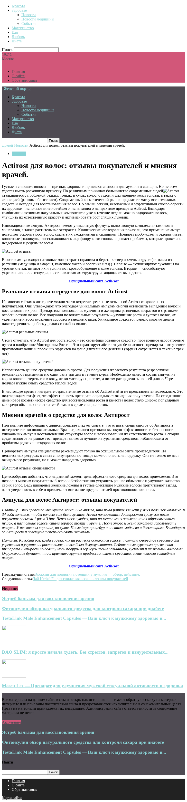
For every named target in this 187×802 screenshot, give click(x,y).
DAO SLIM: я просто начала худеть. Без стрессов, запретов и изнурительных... (85, 652)
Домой (7, 145)
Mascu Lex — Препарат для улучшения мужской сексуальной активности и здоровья (92, 685)
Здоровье (19, 10)
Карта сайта (12, 798)
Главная (18, 71)
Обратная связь (24, 80)
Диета (17, 41)
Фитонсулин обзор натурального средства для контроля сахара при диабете (83, 608)
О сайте (18, 76)
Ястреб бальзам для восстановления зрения (48, 598)
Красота (18, 6)
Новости (28, 15)
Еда (15, 32)
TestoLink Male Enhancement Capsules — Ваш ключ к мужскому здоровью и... (84, 618)
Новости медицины (37, 19)
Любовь (18, 37)
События (28, 23)
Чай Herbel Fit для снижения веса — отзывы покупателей (80, 579)
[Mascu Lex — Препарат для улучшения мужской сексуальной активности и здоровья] (14, 676)
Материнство (23, 28)
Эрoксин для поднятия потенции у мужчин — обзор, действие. (87, 574)
